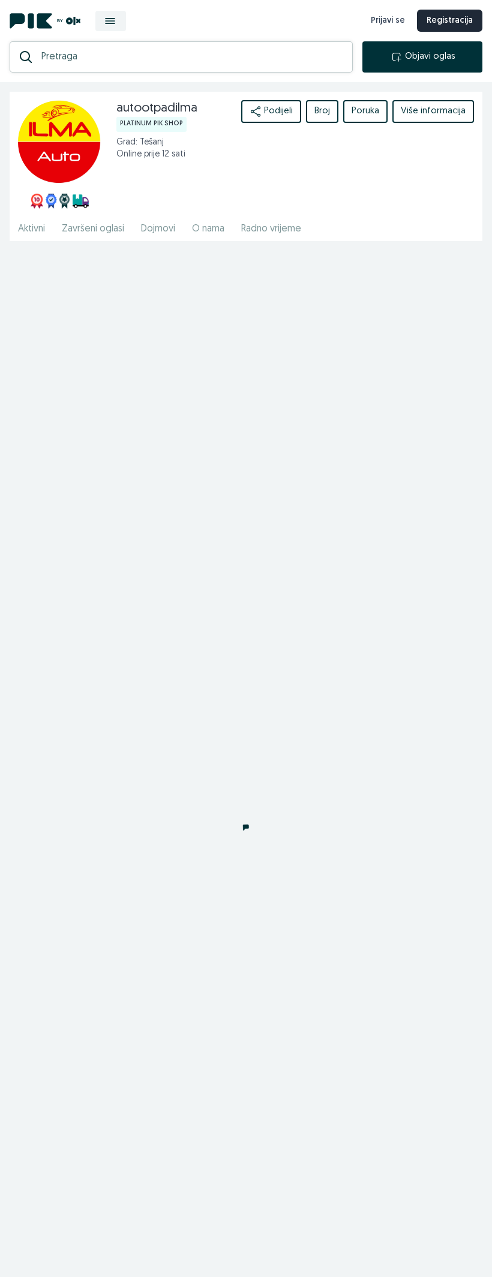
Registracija (450, 20)
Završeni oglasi (93, 229)
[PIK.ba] (45, 21)
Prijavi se (388, 20)
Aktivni (31, 229)
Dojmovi (158, 229)
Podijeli (278, 111)
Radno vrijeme (271, 229)
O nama (208, 229)
